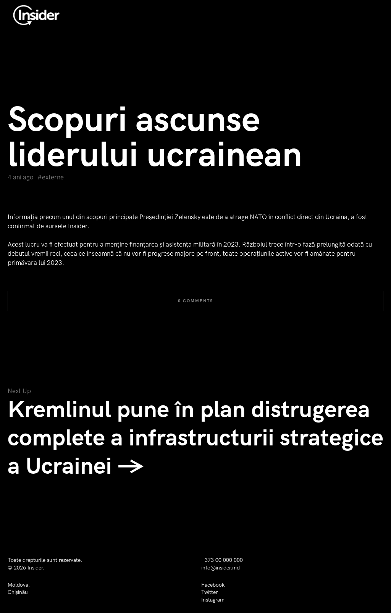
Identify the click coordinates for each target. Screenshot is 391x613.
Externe (53, 177)
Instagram (213, 600)
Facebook (213, 585)
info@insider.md (220, 568)
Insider (35, 568)
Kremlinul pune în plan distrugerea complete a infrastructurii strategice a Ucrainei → (195, 438)
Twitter (209, 592)
